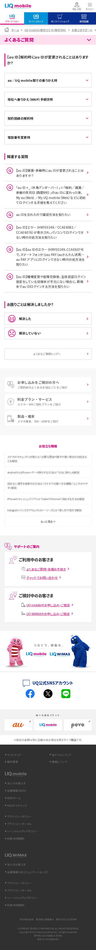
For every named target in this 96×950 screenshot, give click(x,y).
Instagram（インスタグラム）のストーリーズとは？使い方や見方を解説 (44, 510)
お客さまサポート (82, 30)
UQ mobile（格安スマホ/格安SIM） (45, 30)
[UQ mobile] (17, 6)
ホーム (15, 30)
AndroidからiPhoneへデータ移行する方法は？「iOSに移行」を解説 (43, 472)
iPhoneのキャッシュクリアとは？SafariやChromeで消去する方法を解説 (45, 499)
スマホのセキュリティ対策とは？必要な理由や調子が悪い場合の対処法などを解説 (47, 459)
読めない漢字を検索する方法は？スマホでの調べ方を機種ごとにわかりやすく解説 (47, 486)
